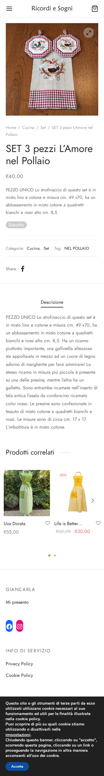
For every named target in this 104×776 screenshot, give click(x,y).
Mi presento (17, 602)
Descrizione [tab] (52, 302)
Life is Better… (68, 523)
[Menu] (9, 8)
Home (11, 127)
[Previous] (11, 501)
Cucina (28, 127)
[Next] (93, 501)
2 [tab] (55, 555)
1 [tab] (49, 555)
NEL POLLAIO (76, 248)
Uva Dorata (14, 523)
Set (43, 127)
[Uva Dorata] (27, 493)
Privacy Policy (19, 663)
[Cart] (94, 8)
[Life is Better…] (77, 493)
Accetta (17, 766)
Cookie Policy (19, 675)
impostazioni (17, 734)
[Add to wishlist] (47, 523)
